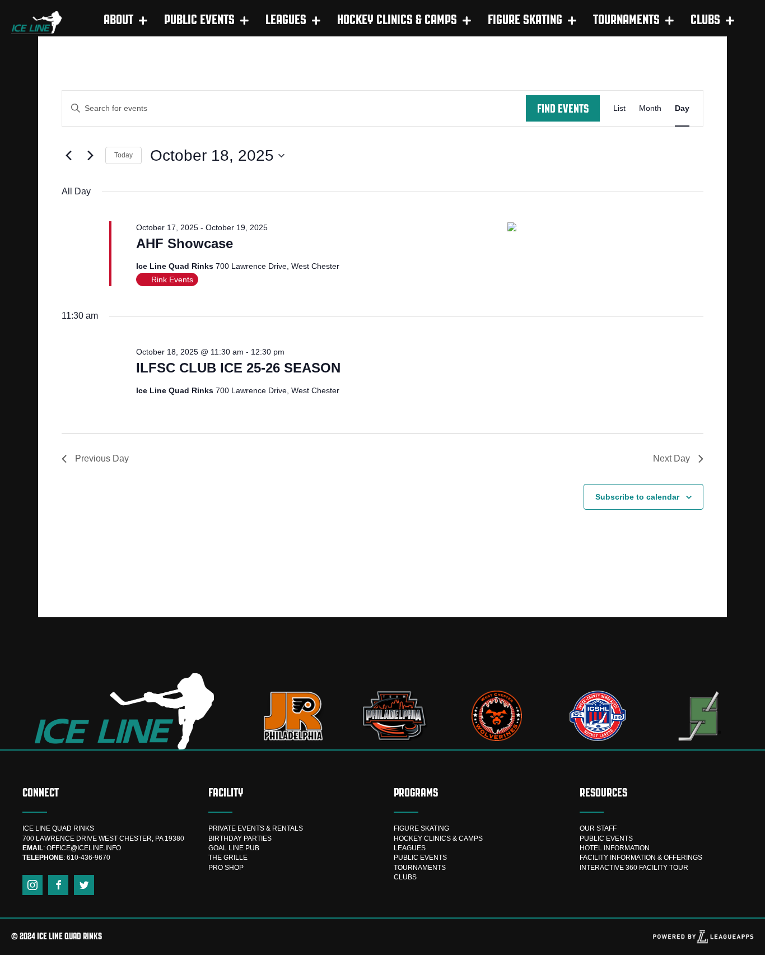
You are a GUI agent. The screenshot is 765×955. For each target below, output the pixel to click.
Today (123, 155)
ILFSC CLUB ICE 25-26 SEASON (238, 367)
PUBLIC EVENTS (420, 857)
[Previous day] (68, 155)
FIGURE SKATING (421, 828)
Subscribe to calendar (637, 496)
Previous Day (102, 458)
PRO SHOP (226, 868)
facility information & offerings (641, 857)
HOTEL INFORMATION (615, 848)
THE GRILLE (228, 857)
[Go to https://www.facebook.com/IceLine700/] (58, 885)
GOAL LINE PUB (233, 848)
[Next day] (90, 155)
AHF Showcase (184, 243)
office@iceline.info (83, 848)
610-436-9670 (88, 857)
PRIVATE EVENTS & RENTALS (255, 828)
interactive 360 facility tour (634, 868)
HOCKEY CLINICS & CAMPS (438, 838)
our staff (598, 828)
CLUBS (405, 877)
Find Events (563, 108)
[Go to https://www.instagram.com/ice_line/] (32, 885)
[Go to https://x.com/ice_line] (84, 885)
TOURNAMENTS (420, 868)
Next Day (671, 458)
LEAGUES (410, 848)
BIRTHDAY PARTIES (240, 838)
